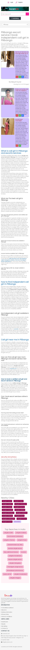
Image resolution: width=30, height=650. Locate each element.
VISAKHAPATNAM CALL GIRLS (15, 545)
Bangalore (7, 260)
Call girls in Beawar (7, 510)
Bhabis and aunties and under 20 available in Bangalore (21, 90)
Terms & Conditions (7, 616)
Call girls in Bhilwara (22, 513)
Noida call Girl (7, 574)
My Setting (4, 626)
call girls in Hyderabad (20, 574)
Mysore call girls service (15, 559)
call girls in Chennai (9, 540)
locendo (23, 552)
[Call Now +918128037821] (17, 77)
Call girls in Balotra (7, 504)
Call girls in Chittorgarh (8, 518)
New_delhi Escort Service (11, 552)
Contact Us (5, 628)
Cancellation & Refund (7, 607)
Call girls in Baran (7, 507)
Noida (2, 261)
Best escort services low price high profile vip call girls (21, 53)
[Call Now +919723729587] (17, 115)
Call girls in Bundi (19, 516)
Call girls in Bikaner (7, 516)
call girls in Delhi (8, 533)
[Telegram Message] (22, 77)
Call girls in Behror (19, 510)
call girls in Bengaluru (15, 563)
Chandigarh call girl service (15, 567)
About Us (4, 610)
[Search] (27, 14)
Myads (3, 624)
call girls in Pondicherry (15, 556)
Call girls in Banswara (20, 504)
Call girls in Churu (21, 518)
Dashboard (5, 621)
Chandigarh (23, 260)
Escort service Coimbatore (14, 536)
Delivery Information (7, 612)
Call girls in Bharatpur (8, 513)
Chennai (17, 260)
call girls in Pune (22, 540)
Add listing (16, 18)
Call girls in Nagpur (15, 578)
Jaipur (2, 260)
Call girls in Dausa (7, 521)
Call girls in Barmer (19, 507)
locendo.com (13, 368)
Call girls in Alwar (18, 501)
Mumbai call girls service (15, 548)
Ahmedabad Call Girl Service (15, 570)
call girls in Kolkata (21, 533)
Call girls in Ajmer (7, 501)
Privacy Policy (5, 614)
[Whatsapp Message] (20, 77)
